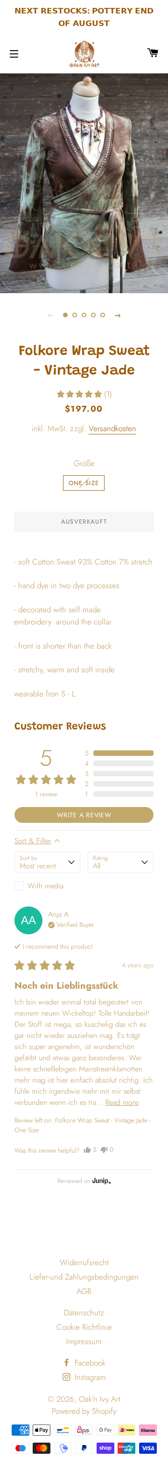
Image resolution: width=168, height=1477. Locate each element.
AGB (84, 1291)
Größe (84, 463)
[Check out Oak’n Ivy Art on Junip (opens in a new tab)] (101, 1180)
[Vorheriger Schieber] (50, 315)
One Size (84, 483)
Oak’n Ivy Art (99, 1399)
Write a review (84, 815)
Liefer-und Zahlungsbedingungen (84, 1276)
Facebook (88, 1362)
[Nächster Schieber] (117, 315)
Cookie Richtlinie (84, 1327)
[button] (84, 394)
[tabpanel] (84, 182)
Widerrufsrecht (84, 1262)
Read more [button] (122, 1102)
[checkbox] (47, 886)
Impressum (84, 1341)
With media (45, 885)
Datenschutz (84, 1312)
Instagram (89, 1377)
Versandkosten (112, 428)
